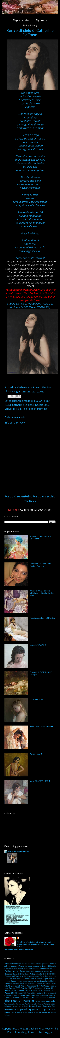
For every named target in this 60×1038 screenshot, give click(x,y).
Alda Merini (16, 964)
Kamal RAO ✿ (36, 754)
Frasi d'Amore (14, 979)
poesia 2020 (42, 404)
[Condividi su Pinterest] (19, 396)
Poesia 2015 (24, 990)
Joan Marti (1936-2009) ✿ (41, 727)
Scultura (21, 995)
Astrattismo (37, 966)
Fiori (6, 979)
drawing (32, 1006)
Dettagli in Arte (35, 974)
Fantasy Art (9, 976)
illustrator (8, 1010)
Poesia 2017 (50, 990)
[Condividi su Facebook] (16, 396)
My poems (41, 20)
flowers (39, 1006)
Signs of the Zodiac (42, 995)
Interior (7, 981)
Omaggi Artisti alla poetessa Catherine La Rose (31, 983)
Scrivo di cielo (12, 408)
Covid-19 (16, 974)
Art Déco (52, 964)
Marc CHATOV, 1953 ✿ (40, 781)
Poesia (46, 986)
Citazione (29, 971)
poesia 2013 (37, 1010)
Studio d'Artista (40, 998)
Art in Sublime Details (14, 966)
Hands (31, 979)
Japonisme (15, 981)
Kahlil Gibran (24, 981)
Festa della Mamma (47, 976)
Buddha (42, 969)
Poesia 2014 (10, 990)
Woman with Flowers (35, 1004)
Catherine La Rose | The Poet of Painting (40, 564)
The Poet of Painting (34, 408)
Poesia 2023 (21, 993)
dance (20, 1006)
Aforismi (8, 963)
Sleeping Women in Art (14, 998)
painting (25, 1009)
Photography (32, 986)
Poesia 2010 (26, 988)
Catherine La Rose (23, 404)
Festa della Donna (33, 976)
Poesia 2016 (36, 991)
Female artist (20, 976)
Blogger (47, 1032)
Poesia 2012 (50, 988)
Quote (46, 993)
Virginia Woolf (40, 1001)
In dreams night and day (45, 979)
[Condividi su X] (14, 396)
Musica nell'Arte (43, 981)
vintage (7, 1015)
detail (26, 1006)
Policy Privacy (30, 25)
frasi (54, 1006)
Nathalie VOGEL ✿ (38, 645)
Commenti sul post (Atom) (36, 509)
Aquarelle (44, 964)
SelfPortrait (30, 995)
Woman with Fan (22, 1004)
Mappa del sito (21, 20)
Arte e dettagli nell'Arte (18, 851)
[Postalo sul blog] (11, 396)
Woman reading (9, 1004)
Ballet (44, 966)
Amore (37, 963)
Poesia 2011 (38, 988)
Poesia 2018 (10, 993)
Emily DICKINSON (49, 974)
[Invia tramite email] (9, 396)
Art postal (28, 966)
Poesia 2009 (14, 988)
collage (14, 1006)
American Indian (28, 964)
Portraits (39, 993)
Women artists (50, 1004)
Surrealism (51, 998)
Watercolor (51, 1001)
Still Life (30, 998)
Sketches (52, 995)
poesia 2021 (22, 1012)
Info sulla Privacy (14, 422)
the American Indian (47, 1012)
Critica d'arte (24, 974)
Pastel (23, 986)
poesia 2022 (33, 1012)
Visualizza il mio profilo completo (18, 950)
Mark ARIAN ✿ (36, 699)
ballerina (7, 1006)
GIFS (21, 979)
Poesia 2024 (31, 993)
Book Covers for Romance (28, 969)
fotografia (47, 1006)
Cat (54, 969)
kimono (16, 1010)
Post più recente (16, 496)
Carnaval (49, 969)
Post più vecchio (44, 496)
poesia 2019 (50, 1010)
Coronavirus (38, 971)
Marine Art (32, 981)
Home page (30, 498)
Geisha (26, 979)
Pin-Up (40, 986)
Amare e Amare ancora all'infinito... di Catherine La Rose (42, 593)
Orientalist (15, 986)
